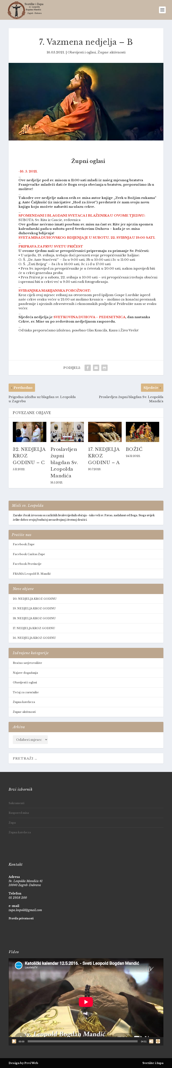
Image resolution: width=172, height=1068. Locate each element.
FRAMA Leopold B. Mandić (32, 573)
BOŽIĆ (134, 449)
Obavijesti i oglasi (82, 52)
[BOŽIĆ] (142, 432)
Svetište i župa (152, 1063)
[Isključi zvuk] (151, 1041)
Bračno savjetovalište (27, 662)
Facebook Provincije (27, 563)
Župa (12, 822)
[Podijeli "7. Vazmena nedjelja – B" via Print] (104, 368)
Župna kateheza (24, 702)
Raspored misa (19, 812)
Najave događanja (25, 672)
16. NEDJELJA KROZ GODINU (34, 637)
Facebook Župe (24, 544)
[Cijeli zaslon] (158, 1041)
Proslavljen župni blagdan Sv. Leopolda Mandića (64, 463)
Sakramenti (16, 803)
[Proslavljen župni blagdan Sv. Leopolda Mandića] (67, 432)
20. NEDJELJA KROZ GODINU (34, 598)
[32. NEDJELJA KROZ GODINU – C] (29, 432)
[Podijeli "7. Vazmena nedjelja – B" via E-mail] (96, 368)
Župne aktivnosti (111, 52)
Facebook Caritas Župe (29, 554)
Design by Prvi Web (23, 1063)
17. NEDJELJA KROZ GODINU (34, 628)
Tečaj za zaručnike (26, 692)
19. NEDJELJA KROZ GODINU (34, 608)
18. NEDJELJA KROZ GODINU (34, 618)
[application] (86, 1002)
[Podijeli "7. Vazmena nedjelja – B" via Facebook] (87, 368)
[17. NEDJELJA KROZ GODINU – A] (105, 432)
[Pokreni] (14, 1041)
